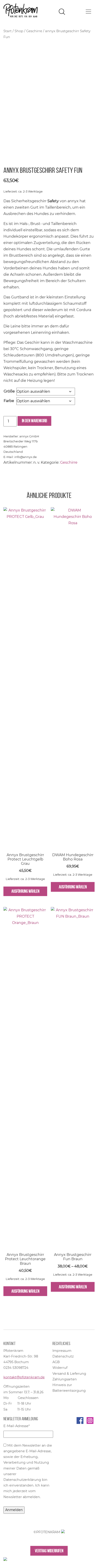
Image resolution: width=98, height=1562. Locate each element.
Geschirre (34, 31)
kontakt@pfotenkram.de (24, 1377)
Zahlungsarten (64, 1379)
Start (7, 31)
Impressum (61, 1351)
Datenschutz (63, 1356)
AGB (56, 1362)
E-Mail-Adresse (16, 1426)
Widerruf (59, 1368)
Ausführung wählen (25, 891)
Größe (9, 391)
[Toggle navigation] (88, 11)
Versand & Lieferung (69, 1374)
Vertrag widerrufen (49, 1550)
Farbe (9, 401)
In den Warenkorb (34, 420)
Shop (19, 31)
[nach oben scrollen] (5, 1559)
